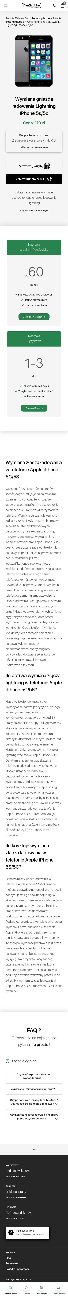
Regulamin (12, 1263)
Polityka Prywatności (18, 1269)
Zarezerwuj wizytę (30, 166)
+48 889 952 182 (15, 1176)
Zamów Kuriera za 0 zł (30, 179)
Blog (8, 1258)
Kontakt (10, 1252)
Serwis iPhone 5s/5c (38, 210)
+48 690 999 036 (16, 1197)
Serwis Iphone (40, 18)
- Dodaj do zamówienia (34, 147)
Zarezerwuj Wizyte (34, 316)
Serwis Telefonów (17, 18)
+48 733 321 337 (15, 1218)
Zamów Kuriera (34, 408)
